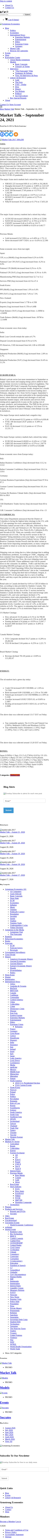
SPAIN (13, 1119)
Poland (13, 1092)
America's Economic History (21, 959)
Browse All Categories (19, 51)
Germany (18, 46)
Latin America (15, 1058)
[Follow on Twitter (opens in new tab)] (5, 12)
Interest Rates (15, 1171)
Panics (12, 973)
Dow (17, 87)
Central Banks (15, 1245)
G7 (11, 1268)
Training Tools (16, 923)
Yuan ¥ (18, 1169)
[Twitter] (6, 134)
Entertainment (20, 39)
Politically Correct (17, 912)
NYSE (17, 1198)
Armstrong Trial (16, 932)
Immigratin (14, 1281)
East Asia (13, 1013)
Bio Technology (16, 1234)
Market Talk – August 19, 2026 (12, 854)
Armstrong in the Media (14, 930)
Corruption (14, 1259)
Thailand (13, 1126)
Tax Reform (20, 91)
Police (12, 1094)
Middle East (15, 1072)
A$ (16, 1155)
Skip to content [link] (6, 1)
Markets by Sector (12, 1142)
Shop (7, 55)
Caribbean (14, 995)
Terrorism (14, 1326)
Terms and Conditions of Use (16, 1530)
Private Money (16, 1308)
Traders (13, 1331)
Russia (12, 1105)
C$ (16, 1157)
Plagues (8, 1207)
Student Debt (15, 1322)
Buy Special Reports (18, 98)
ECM (12, 900)
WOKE (13, 1344)
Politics (13, 30)
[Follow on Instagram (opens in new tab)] (7, 12)
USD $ (18, 1164)
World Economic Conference (21, 1225)
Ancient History (16, 964)
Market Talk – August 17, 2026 (12, 875)
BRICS (13, 1236)
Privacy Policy (11, 1532)
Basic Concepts (21, 64)
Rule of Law (15, 1103)
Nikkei (17, 1196)
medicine (13, 1067)
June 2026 (9, 1432)
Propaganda (14, 1310)
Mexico (13, 1069)
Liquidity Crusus (16, 1288)
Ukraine (13, 1133)
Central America (16, 1000)
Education (14, 1263)
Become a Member (7, 1521)
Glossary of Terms (22, 66)
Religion (13, 1313)
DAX (17, 1189)
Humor (8, 977)
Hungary (13, 1040)
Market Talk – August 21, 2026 (12, 832)
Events (7, 53)
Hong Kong (10, 975)
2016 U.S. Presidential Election (27, 1083)
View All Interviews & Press (26, 75)
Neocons (13, 1295)
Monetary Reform (17, 1290)
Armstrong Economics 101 (15, 889)
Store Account (15, 105)
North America (16, 1081)
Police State (14, 1301)
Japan (12, 1056)
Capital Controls (16, 1238)
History (18, 89)
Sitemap (8, 1537)
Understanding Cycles (19, 925)
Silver (17, 1182)
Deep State (14, 898)
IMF (12, 1279)
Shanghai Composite (23, 1202)
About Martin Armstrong (20, 60)
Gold (17, 80)
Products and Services (13, 1209)
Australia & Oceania (18, 986)
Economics (14, 33)
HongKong (14, 1038)
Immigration (10, 979)
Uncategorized (11, 1220)
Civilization (14, 1250)
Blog (7, 28)
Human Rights (16, 1277)
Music (12, 907)
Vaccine (13, 1135)
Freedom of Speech (18, 1265)
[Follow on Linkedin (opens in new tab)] (1, 12)
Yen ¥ (17, 1166)
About (7, 100)
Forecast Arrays (16, 948)
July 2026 (9, 1430)
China (12, 1002)
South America (16, 1112)
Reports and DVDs (17, 1211)
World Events (10, 1229)
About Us (9, 5)
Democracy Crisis (17, 1009)
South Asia (14, 1114)
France (12, 1029)
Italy (12, 1054)
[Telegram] (11, 134)
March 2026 (10, 1439)
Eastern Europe (16, 1015)
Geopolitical (15, 1270)
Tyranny (13, 1333)
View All (8, 1441)
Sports (12, 918)
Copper (18, 1178)
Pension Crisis (15, 1299)
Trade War (14, 1128)
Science (13, 1110)
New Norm (14, 1297)
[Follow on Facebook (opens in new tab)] (3, 12)
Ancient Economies (18, 961)
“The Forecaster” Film (24, 71)
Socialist (13, 916)
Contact (8, 1509)
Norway (13, 1090)
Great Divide (10, 955)
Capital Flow (15, 1241)
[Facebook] (2, 134)
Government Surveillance (15, 952)
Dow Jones (19, 1191)
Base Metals (20, 1175)
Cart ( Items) (13, 20)
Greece (13, 1036)
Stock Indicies (15, 1187)
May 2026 (9, 1435)
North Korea (15, 1087)
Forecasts (8, 943)
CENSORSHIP (16, 1243)
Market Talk (15, 48)
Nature (12, 1078)
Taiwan (13, 1123)
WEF (12, 1342)
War (11, 1340)
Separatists (14, 1317)
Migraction (14, 1074)
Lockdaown (15, 1063)
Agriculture (14, 1144)
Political (18, 93)
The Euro (19, 82)
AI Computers (15, 891)
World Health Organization (21, 1347)
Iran (11, 1047)
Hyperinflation (16, 970)
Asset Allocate (15, 894)
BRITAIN (14, 991)
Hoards (13, 968)
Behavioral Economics (14, 939)
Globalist (13, 1272)
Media (12, 1065)
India (12, 1042)
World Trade (15, 1349)
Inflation (13, 905)
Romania (13, 1101)
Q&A (7, 1216)
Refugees (18, 1027)
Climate (13, 1252)
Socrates (13, 1214)
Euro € (17, 1160)
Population (14, 1304)
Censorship (14, 997)
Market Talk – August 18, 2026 (12, 864)
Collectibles (14, 1004)
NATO (13, 1292)
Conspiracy (14, 1254)
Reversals (14, 950)
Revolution (14, 1099)
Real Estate (14, 1184)
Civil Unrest (15, 1247)
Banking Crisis (16, 1232)
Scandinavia (15, 1108)
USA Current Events (23, 1085)
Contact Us (9, 8)
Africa (12, 984)
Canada (13, 993)
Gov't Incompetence (18, 1274)
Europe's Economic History (21, 966)
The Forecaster (16, 934)
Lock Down (15, 1060)
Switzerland (14, 1121)
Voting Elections (16, 928)
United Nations (16, 1335)
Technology (14, 1205)
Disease (13, 1011)
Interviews (14, 69)
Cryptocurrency (16, 1261)
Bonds (12, 1146)
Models (13, 62)
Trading (13, 921)
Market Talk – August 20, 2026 (12, 843)
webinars (8, 1227)
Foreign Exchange (17, 1153)
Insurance (14, 1045)
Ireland (13, 1049)
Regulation (14, 914)
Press (12, 1306)
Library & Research (18, 78)
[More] (16, 134)
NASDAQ (19, 1193)
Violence (13, 1338)
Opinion (13, 909)
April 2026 (9, 1437)
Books (7, 941)
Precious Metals (16, 1173)
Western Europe (16, 1137)
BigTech (13, 988)
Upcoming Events (12, 1223)
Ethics (17, 42)
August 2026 (10, 1428)
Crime (12, 1006)
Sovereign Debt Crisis (19, 1319)
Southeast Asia (16, 1117)
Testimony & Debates (23, 73)
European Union (21, 44)
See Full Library (21, 96)
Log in (18, 1521)
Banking (8, 937)
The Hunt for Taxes (18, 1328)
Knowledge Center (12, 57)
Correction (14, 1256)
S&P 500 (18, 1200)
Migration (14, 1076)
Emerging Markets (22, 37)
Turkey (13, 1130)
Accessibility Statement (14, 1534)
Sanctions (14, 1315)
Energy (13, 1151)
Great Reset (14, 1033)
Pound (17, 1162)
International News (17, 35)
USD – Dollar (20, 84)
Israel (12, 1051)
